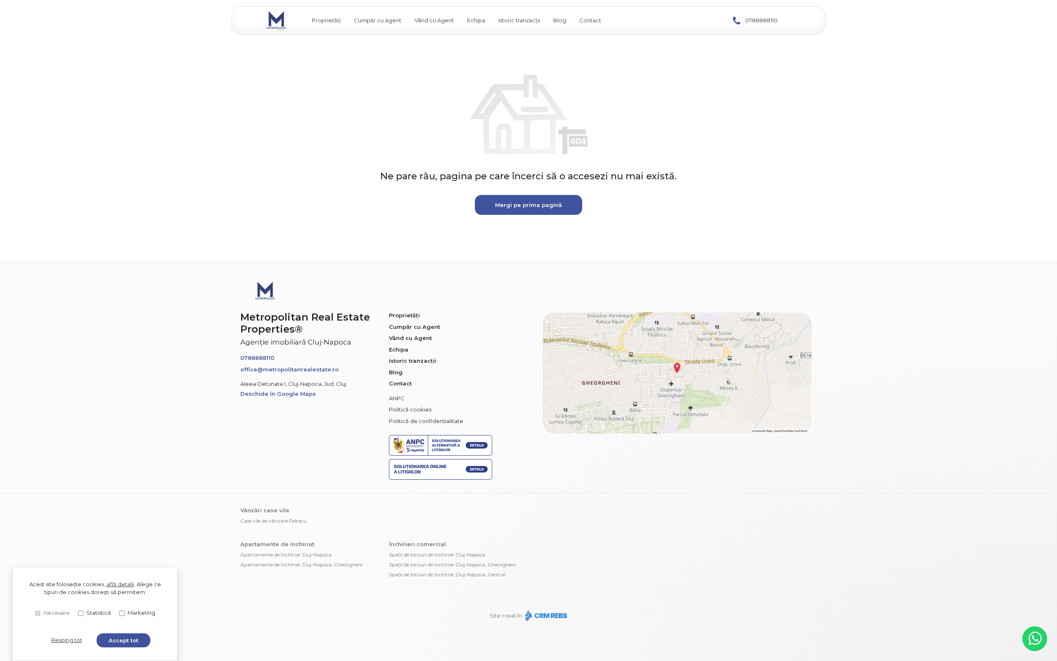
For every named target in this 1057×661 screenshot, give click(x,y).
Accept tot (123, 640)
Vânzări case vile (264, 510)
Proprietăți (326, 20)
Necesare (56, 612)
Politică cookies (410, 409)
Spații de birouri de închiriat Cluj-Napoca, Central (447, 574)
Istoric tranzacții (519, 20)
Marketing (141, 612)
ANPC (397, 398)
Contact (590, 20)
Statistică (98, 612)
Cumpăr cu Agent (377, 20)
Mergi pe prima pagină (528, 205)
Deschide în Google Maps (278, 393)
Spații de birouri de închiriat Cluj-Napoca (437, 555)
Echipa (476, 20)
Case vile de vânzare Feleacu (273, 521)
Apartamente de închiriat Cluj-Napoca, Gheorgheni (301, 564)
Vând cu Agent (434, 20)
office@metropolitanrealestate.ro (289, 369)
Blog (559, 20)
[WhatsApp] (1034, 638)
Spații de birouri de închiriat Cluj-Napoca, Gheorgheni (452, 564)
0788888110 (761, 20)
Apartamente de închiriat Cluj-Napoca (286, 555)
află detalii (120, 584)
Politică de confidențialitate (426, 421)
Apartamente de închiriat (277, 544)
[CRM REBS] (545, 615)
